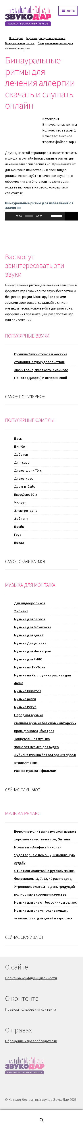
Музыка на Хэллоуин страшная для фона (42, 679)
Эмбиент (21, 518)
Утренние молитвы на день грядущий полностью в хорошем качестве (44, 890)
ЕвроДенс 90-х (25, 494)
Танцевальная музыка (32, 739)
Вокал (19, 542)
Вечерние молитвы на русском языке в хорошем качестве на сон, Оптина (45, 835)
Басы (18, 438)
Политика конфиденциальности (31, 978)
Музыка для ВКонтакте (32, 627)
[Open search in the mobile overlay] (41, 1120)
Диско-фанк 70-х (28, 470)
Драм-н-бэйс (24, 486)
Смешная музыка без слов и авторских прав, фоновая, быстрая (45, 727)
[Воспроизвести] (11, 216)
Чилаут (20, 502)
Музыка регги (25, 699)
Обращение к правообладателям (31, 1041)
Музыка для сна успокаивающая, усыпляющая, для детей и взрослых (43, 914)
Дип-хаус (21, 462)
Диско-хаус (23, 478)
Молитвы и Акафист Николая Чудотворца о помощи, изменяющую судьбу (44, 855)
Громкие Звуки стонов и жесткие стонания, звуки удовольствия (40, 358)
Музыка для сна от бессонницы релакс (45, 902)
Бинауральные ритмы (20, 43)
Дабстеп (21, 454)
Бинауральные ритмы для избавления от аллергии (39, 205)
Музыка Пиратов (27, 691)
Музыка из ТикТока (29, 667)
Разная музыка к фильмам (35, 770)
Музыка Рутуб (25, 707)
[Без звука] (47, 216)
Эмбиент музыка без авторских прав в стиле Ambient (45, 759)
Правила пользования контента (30, 1009)
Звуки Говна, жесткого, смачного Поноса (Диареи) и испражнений (41, 374)
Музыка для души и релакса (45, 38)
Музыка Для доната (30, 643)
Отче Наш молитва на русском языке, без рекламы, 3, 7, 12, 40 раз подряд (44, 874)
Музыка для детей (28, 635)
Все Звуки (16, 38)
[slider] (57, 216)
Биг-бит (20, 446)
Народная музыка (28, 715)
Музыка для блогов (29, 619)
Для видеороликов (29, 603)
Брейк (19, 526)
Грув (17, 534)
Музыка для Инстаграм (32, 651)
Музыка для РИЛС (28, 659)
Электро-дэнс (25, 510)
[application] (35, 216)
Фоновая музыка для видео (36, 747)
